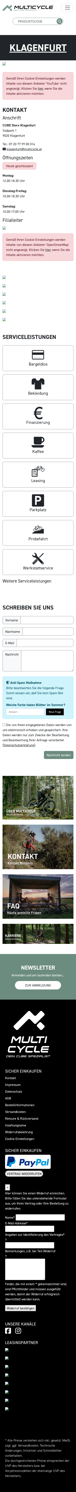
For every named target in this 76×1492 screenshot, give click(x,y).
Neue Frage (55, 711)
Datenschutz (13, 1091)
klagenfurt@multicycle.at (24, 149)
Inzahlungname (15, 1125)
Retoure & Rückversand (21, 1118)
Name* (10, 1217)
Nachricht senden (59, 755)
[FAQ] (38, 896)
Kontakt (10, 1078)
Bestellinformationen (19, 1105)
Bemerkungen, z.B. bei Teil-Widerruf (30, 1251)
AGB (8, 1098)
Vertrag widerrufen (24, 1174)
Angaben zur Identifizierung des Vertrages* (35, 1234)
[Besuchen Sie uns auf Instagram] (18, 1331)
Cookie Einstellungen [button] (19, 1139)
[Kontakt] (38, 846)
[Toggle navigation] (67, 7)
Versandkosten (15, 1112)
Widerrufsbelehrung (19, 1132)
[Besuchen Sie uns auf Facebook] (8, 1331)
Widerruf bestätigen (20, 1308)
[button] (38, 358)
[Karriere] (38, 933)
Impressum (13, 1085)
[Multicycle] (28, 8)
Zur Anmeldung (38, 985)
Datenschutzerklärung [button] (19, 745)
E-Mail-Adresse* (16, 1223)
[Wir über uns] (38, 797)
